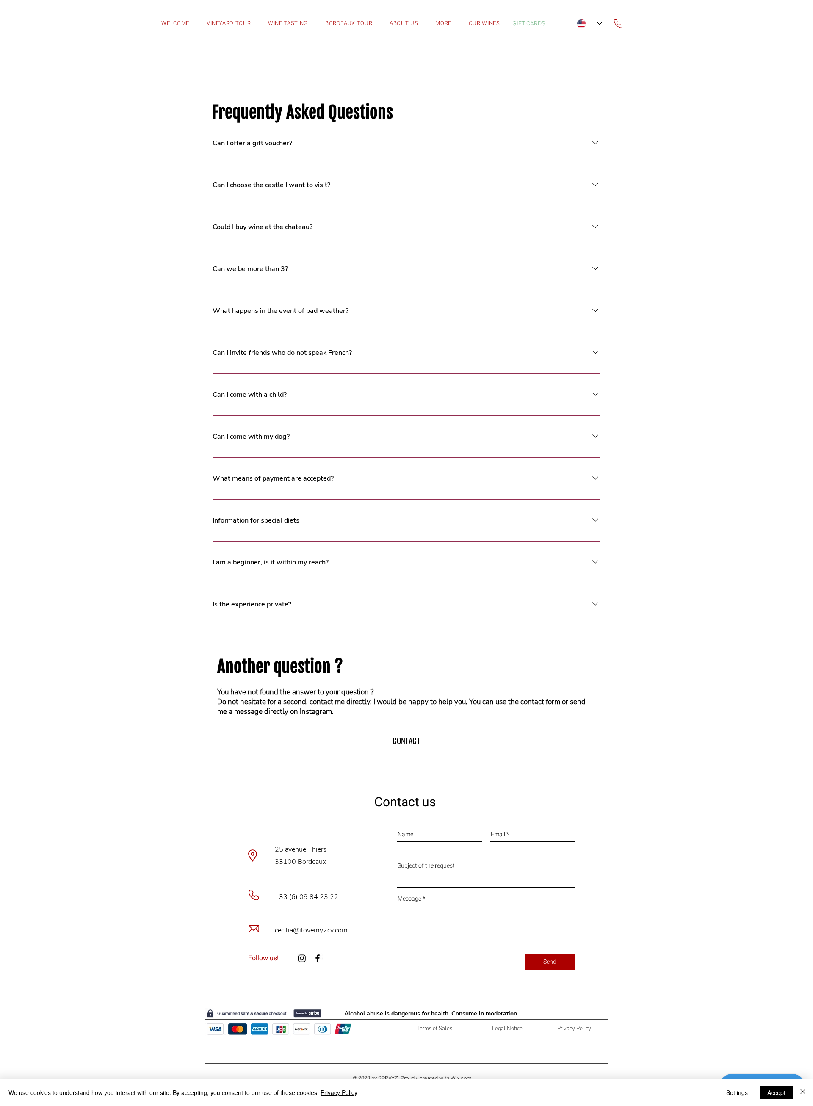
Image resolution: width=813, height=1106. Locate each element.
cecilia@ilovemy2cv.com (311, 930)
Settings (737, 1092)
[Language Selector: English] (589, 23)
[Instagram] (302, 958)
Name (405, 835)
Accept (776, 1092)
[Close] (803, 1092)
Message (409, 899)
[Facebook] (317, 958)
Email (498, 835)
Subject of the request (426, 866)
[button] (443, 23)
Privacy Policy (339, 1092)
